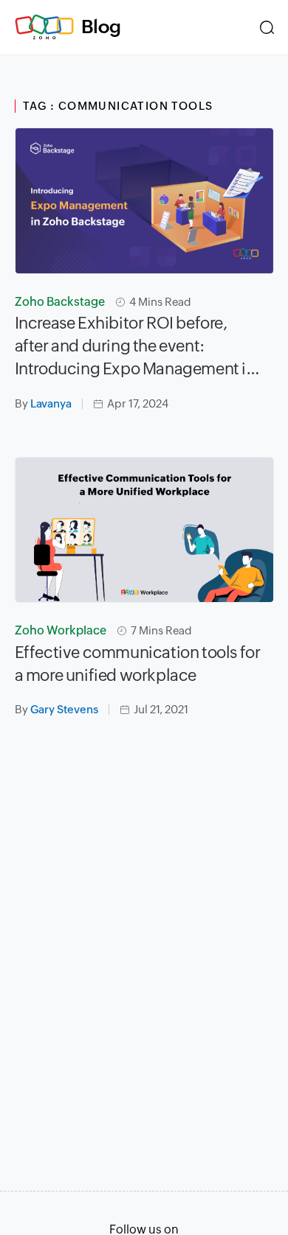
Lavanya (51, 403)
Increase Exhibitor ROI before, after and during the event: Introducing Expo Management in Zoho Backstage (135, 347)
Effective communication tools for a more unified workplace (138, 664)
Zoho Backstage (60, 302)
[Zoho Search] (267, 27)
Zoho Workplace (60, 630)
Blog (101, 26)
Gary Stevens (64, 709)
